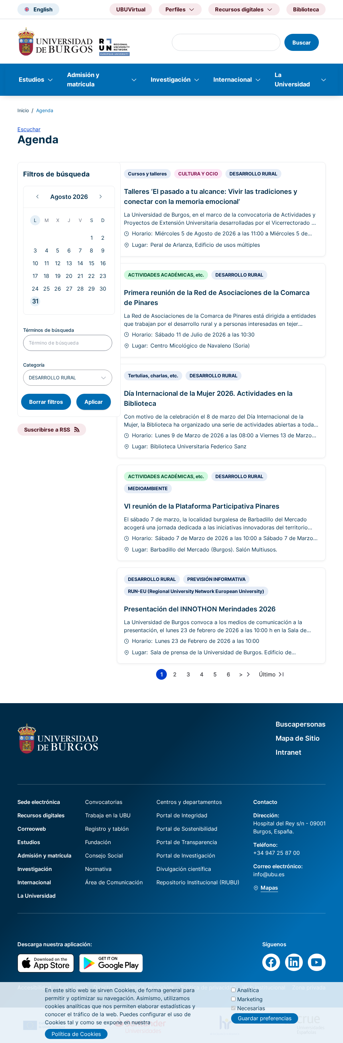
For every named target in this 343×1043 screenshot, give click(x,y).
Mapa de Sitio (298, 738)
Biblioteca (306, 9)
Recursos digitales (41, 815)
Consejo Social (104, 855)
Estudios (31, 79)
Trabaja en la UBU (108, 815)
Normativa (98, 869)
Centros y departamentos (189, 802)
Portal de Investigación (185, 855)
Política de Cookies (76, 1034)
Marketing (250, 999)
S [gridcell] (91, 220)
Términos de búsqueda (48, 330)
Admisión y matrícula (83, 79)
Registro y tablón (107, 828)
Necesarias (251, 1008)
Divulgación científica (183, 869)
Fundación (98, 842)
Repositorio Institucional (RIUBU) (197, 882)
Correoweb (31, 828)
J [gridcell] (69, 220)
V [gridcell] (80, 220)
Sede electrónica (38, 802)
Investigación (171, 79)
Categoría (34, 365)
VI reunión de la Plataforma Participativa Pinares (201, 506)
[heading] (69, 197)
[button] (37, 197)
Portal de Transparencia (186, 842)
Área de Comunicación (114, 882)
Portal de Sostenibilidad (186, 828)
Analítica (248, 990)
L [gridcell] (35, 220)
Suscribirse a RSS (47, 429)
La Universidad (292, 79)
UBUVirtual (130, 9)
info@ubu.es (268, 874)
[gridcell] (91, 238)
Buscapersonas (301, 724)
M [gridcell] (47, 220)
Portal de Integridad (181, 815)
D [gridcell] (103, 220)
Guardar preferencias (264, 1018)
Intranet (288, 752)
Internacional (232, 79)
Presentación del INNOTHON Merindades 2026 (200, 609)
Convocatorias (103, 802)
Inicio (23, 110)
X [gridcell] (57, 220)
